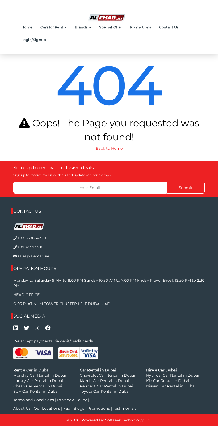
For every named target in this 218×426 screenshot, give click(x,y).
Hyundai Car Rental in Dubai (172, 375)
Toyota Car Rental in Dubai (104, 391)
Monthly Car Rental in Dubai (39, 375)
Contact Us (168, 27)
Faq (66, 408)
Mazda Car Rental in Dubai (104, 380)
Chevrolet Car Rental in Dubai (107, 375)
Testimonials (124, 408)
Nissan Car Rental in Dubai (171, 386)
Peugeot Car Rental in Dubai (106, 386)
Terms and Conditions (34, 400)
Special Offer (110, 27)
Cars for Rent (52, 27)
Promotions (140, 27)
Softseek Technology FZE (128, 420)
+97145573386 (30, 247)
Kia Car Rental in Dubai (167, 380)
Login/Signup (33, 40)
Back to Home (109, 148)
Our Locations (47, 408)
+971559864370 (32, 238)
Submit (185, 187)
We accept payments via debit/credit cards (53, 341)
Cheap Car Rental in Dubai (37, 386)
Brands (81, 27)
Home (26, 27)
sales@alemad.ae (33, 256)
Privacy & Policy (72, 400)
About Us (22, 408)
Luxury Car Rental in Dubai (38, 380)
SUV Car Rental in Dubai (35, 391)
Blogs (79, 408)
